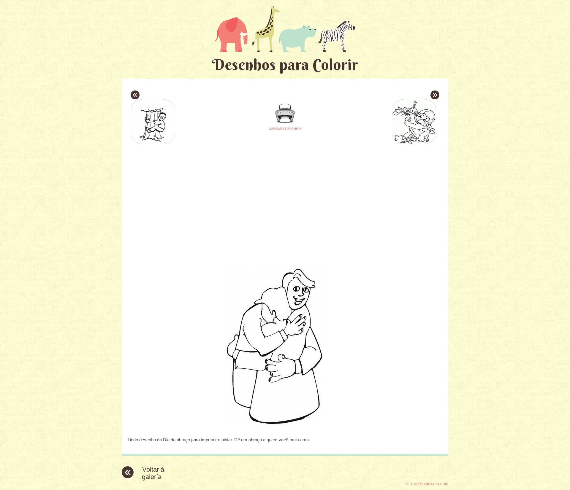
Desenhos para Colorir (285, 64)
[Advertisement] (229, 187)
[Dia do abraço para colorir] (285, 428)
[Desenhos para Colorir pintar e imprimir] (285, 29)
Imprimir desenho (285, 129)
